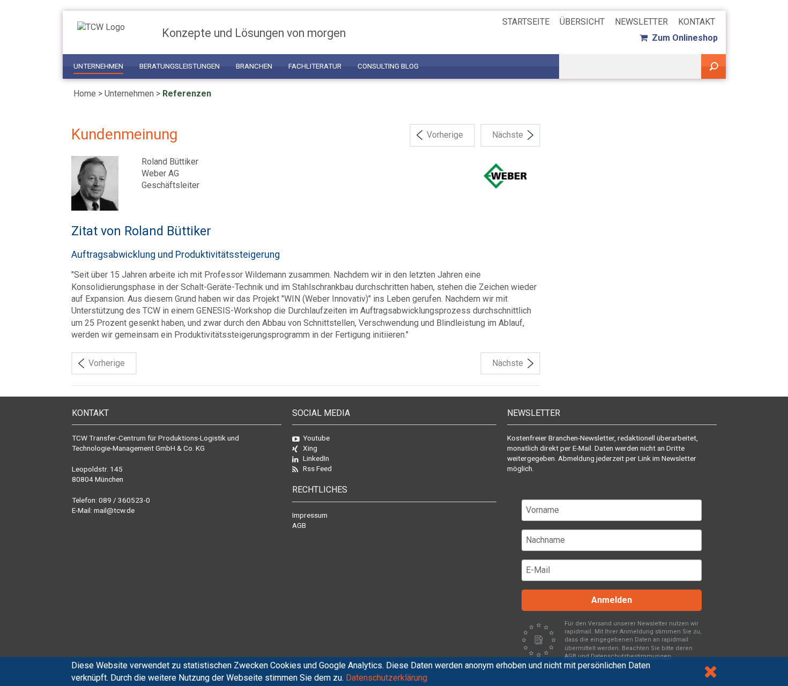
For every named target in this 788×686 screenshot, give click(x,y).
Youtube (316, 438)
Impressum (310, 515)
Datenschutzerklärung (386, 678)
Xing (310, 448)
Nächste (507, 135)
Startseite (525, 22)
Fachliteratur (314, 66)
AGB (299, 525)
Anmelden (611, 600)
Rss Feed (317, 468)
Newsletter (641, 22)
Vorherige (445, 135)
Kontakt (696, 22)
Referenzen (186, 93)
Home (84, 93)
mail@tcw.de (114, 510)
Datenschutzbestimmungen (632, 656)
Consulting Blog (388, 66)
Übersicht (582, 22)
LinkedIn (316, 458)
